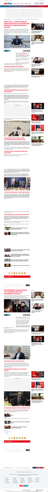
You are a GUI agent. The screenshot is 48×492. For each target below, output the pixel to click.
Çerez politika (29, 491)
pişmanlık (6, 433)
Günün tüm (41, 6)
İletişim (26, 467)
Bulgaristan (18, 63)
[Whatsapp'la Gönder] (10, 51)
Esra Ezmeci (6, 480)
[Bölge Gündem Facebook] (36, 0)
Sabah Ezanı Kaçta (30, 479)
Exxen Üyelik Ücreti (22, 479)
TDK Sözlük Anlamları (23, 481)
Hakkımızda (23, 467)
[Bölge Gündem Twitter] (34, 0)
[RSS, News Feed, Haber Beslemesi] (43, 467)
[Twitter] (6, 51)
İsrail (5, 417)
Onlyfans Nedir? (7, 481)
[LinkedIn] (8, 51)
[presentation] (5, 6)
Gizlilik (28, 467)
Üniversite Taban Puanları (30, 481)
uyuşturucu (27, 409)
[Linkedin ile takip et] (38, 467)
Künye (20, 467)
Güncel (18, 3)
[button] (25, 51)
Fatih (28, 62)
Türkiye (18, 97)
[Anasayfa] (4, 0)
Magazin (29, 3)
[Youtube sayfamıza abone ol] (36, 467)
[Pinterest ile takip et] (41, 467)
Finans (15, 3)
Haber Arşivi (10, 0)
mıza (31, 491)
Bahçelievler (6, 171)
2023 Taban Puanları (38, 481)
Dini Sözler (37, 480)
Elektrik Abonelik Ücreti (7, 479)
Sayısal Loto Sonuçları (23, 480)
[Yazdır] (24, 51)
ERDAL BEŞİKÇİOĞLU (8, 431)
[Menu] (35, 3)
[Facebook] (4, 51)
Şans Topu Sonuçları (15, 480)
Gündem (26, 3)
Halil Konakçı (14, 479)
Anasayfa (6, 19)
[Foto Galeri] (43, 0)
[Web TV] (41, 0)
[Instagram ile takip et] (40, 467)
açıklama (6, 432)
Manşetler (7, 0)
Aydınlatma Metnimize (35, 491)
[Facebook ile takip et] (33, 467)
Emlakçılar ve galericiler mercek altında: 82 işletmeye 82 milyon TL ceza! (21, 6)
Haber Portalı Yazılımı (7, 490)
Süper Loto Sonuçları (30, 480)
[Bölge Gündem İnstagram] (38, 0)
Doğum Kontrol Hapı (15, 481)
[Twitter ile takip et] (35, 467)
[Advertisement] (9, 57)
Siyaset (9, 19)
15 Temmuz (25, 147)
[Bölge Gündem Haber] (8, 3)
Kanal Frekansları (37, 479)
